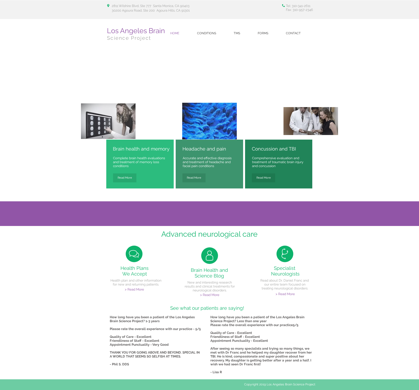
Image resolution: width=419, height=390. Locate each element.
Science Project (129, 38)
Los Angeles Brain (136, 31)
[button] (268, 33)
